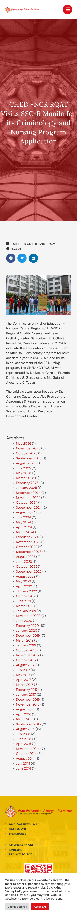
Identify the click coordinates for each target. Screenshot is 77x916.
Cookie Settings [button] (17, 906)
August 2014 (25, 758)
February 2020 (27, 625)
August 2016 (25, 709)
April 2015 (23, 744)
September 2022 (28, 571)
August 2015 (25, 729)
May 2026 (23, 443)
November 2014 (28, 749)
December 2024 (28, 493)
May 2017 (23, 675)
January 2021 (26, 611)
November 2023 (28, 542)
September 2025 (29, 458)
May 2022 (23, 581)
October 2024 (26, 502)
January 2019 (26, 645)
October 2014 (26, 753)
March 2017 (24, 685)
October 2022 (26, 566)
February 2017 (27, 689)
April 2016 (23, 714)
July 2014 (23, 763)
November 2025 (28, 448)
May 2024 (23, 522)
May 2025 (23, 473)
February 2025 (27, 483)
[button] (10, 258)
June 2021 (23, 601)
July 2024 (23, 517)
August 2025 (26, 463)
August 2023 (25, 557)
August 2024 (26, 512)
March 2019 (24, 640)
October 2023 (26, 547)
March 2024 (25, 532)
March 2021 (24, 606)
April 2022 (24, 586)
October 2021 (26, 596)
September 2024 (29, 507)
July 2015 (23, 734)
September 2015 (28, 724)
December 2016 (28, 699)
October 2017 (26, 660)
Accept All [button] (40, 906)
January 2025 (26, 488)
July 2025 (23, 468)
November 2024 (28, 497)
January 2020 (26, 630)
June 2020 (24, 621)
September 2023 (28, 552)
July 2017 (23, 670)
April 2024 (24, 527)
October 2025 (26, 453)
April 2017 (23, 680)
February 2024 (27, 537)
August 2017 (25, 665)
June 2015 (23, 739)
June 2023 (24, 561)
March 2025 (25, 478)
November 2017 (27, 655)
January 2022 (26, 591)
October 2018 (26, 650)
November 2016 (28, 704)
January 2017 (26, 694)
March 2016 (24, 719)
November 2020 (28, 616)
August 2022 (25, 576)
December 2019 (28, 635)
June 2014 (23, 768)
